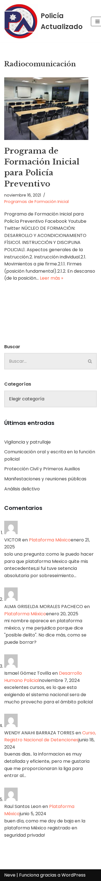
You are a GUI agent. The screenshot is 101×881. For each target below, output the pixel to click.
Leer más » (51, 278)
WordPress (73, 875)
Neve (9, 875)
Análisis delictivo (22, 489)
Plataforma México (50, 540)
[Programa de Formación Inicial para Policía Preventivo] (50, 108)
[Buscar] (90, 361)
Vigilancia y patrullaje (27, 442)
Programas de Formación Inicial (36, 201)
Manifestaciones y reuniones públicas (45, 479)
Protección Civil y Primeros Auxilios (42, 469)
